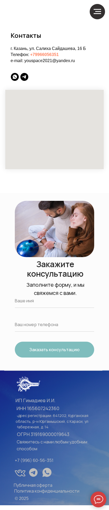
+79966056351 (44, 54)
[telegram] (24, 77)
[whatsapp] (15, 77)
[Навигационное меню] (97, 11)
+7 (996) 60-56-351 (34, 460)
